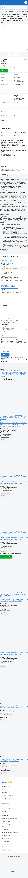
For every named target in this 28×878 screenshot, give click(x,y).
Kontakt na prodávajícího (8, 795)
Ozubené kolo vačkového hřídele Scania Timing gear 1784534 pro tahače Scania (14, 760)
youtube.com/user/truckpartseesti (9, 288)
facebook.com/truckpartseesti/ (8, 286)
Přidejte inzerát (6, 557)
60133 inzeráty (10, 263)
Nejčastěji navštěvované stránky (10, 832)
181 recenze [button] (14, 268)
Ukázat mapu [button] (4, 305)
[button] (25, 2)
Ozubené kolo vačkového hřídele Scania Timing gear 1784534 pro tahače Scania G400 (14, 482)
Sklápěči (13, 370)
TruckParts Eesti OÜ (6, 260)
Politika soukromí (6, 821)
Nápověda (4, 792)
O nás (3, 789)
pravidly (4, 358)
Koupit (4, 70)
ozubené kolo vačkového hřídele (19, 81)
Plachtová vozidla (10, 373)
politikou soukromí (21, 357)
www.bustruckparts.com (7, 285)
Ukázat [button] (11, 280)
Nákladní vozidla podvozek (11, 372)
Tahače (9, 370)
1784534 (16, 84)
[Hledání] (25, 7)
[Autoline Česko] (10, 2)
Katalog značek (5, 829)
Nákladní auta (3, 370)
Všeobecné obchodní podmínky (9, 818)
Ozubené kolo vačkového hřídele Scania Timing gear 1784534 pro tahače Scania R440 (14, 538)
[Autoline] (6, 11)
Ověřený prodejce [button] (8, 261)
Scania (16, 74)
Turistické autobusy (9, 374)
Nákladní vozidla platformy (21, 374)
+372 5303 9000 (17, 280)
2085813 (21, 84)
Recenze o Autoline (6, 826)
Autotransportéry (4, 376)
